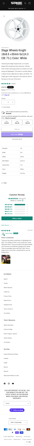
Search (6, 279)
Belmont (6, 371)
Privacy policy (27, 436)
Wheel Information (8, 325)
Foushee (6, 358)
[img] (5, 231)
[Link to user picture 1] (5, 259)
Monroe (6, 367)
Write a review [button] (16, 218)
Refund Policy (7, 300)
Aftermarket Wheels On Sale (11, 375)
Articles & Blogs (8, 329)
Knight (5, 362)
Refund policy (19, 436)
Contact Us (7, 292)
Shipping (3, 89)
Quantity (3, 98)
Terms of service (8, 439)
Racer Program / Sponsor (10, 334)
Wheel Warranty (8, 287)
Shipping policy (17, 439)
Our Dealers (7, 313)
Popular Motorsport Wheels (11, 354)
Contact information (27, 439)
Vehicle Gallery (8, 338)
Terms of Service (8, 309)
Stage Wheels (10, 436)
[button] (4, 3)
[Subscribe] (28, 403)
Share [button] (5, 183)
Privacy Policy (8, 296)
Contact (6, 283)
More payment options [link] (17, 139)
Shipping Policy (8, 305)
